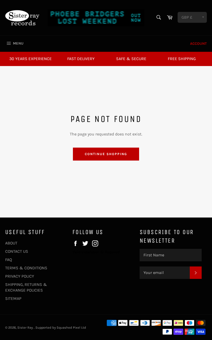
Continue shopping (106, 154)
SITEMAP (13, 298)
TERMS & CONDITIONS (26, 267)
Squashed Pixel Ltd (71, 327)
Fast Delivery (81, 58)
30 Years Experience (30, 58)
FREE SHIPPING (182, 58)
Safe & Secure (131, 58)
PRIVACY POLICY (19, 276)
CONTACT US (16, 251)
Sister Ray (25, 327)
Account (198, 43)
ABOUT (11, 243)
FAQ (8, 259)
